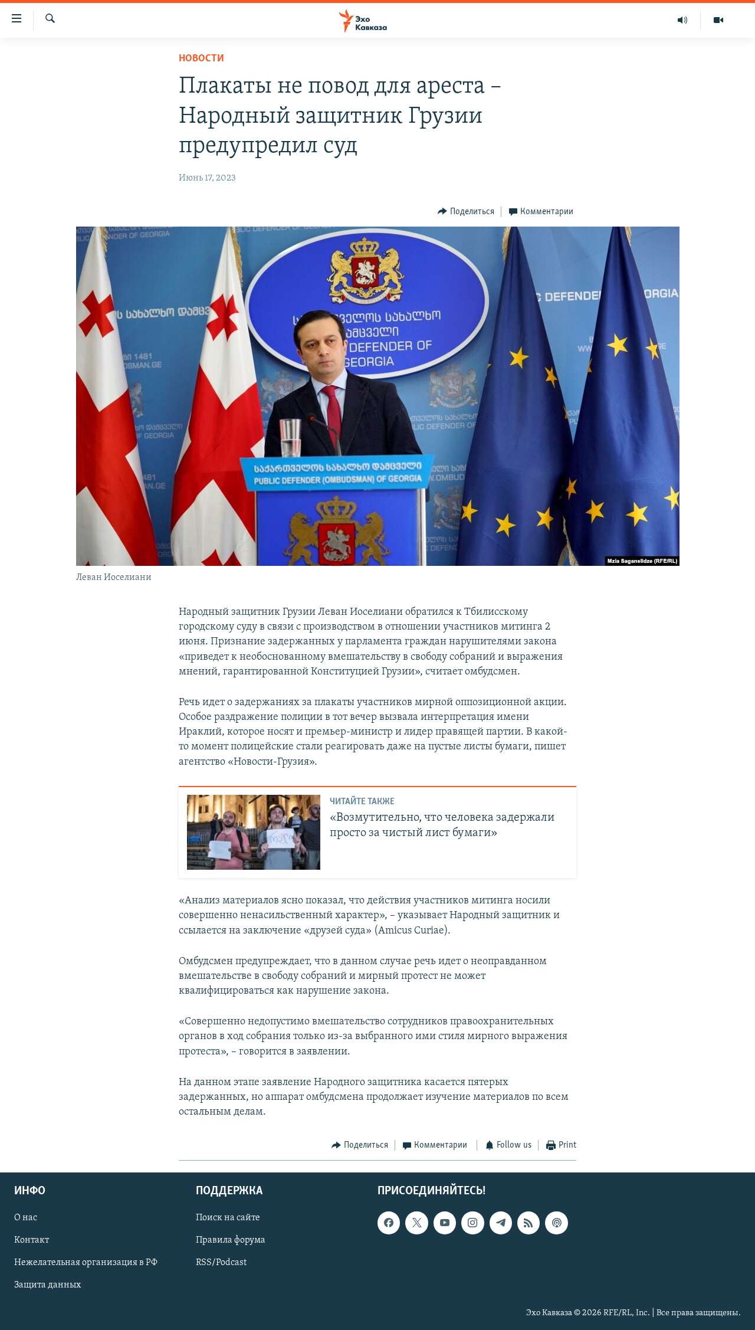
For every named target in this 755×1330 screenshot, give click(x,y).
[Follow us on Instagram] (472, 1222)
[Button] (466, 212)
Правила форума (230, 1240)
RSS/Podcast (221, 1262)
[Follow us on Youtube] (445, 1222)
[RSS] (528, 1222)
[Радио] (683, 20)
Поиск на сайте (228, 1218)
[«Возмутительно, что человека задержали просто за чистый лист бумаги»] (253, 832)
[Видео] (718, 20)
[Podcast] (556, 1222)
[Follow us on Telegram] (501, 1222)
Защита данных (47, 1285)
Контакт (31, 1240)
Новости (201, 59)
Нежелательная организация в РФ (85, 1262)
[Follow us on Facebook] (389, 1222)
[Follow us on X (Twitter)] (416, 1222)
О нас (25, 1218)
